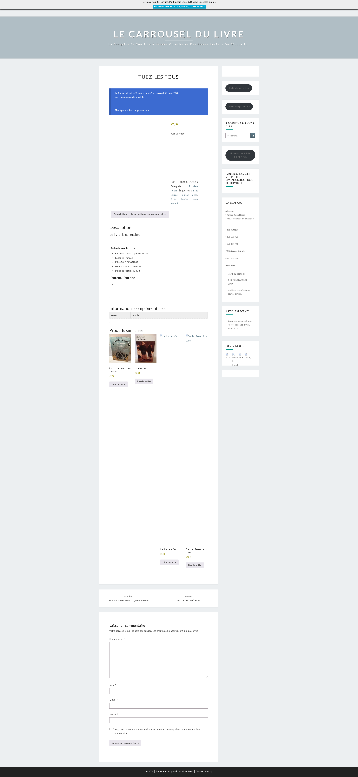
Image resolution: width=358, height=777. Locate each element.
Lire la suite (118, 384)
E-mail (113, 699)
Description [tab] (120, 214)
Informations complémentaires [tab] (148, 214)
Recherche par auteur (239, 88)
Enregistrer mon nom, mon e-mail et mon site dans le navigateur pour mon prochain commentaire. (156, 731)
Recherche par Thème (239, 106)
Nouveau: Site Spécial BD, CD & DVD (240, 155)
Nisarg (208, 771)
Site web (113, 714)
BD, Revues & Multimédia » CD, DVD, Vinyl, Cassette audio (179, 6)
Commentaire (117, 639)
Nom (112, 685)
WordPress (188, 771)
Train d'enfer (179, 199)
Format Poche (189, 194)
